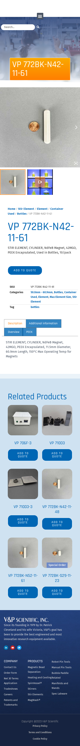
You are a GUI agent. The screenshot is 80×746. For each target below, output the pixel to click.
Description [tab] (15, 323)
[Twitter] (19, 647)
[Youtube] (12, 647)
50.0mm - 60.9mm (42, 292)
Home (11, 209)
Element (42, 209)
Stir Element (26, 209)
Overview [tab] (13, 332)
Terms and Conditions (40, 732)
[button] (40, 16)
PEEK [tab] (29, 332)
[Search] (39, 26)
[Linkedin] (6, 647)
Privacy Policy (40, 726)
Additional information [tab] (43, 323)
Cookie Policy (40, 738)
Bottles (22, 213)
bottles (35, 307)
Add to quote (25, 270)
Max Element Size (60, 297)
